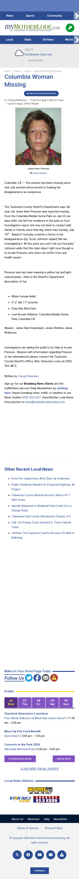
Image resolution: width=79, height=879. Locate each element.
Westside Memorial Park (19, 749)
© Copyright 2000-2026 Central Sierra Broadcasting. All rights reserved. (39, 840)
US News (48, 39)
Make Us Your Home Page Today (27, 671)
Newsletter (60, 819)
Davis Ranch (12, 736)
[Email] (50, 854)
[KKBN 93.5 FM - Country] (46, 798)
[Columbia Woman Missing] (38, 164)
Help (46, 819)
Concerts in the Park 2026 (22, 744)
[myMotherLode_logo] (32, 28)
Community (54, 15)
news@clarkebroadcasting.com (45, 402)
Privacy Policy (53, 828)
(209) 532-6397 (31, 397)
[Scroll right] (76, 15)
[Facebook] (28, 854)
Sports (30, 15)
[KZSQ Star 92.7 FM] (18, 798)
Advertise (34, 819)
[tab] (11, 702)
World (69, 39)
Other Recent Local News (28, 469)
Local (9, 39)
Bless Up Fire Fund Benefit (22, 731)
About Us (17, 819)
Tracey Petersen (28, 376)
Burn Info (46, 54)
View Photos (40, 173)
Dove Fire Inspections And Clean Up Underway (40, 478)
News (9, 15)
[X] (17, 854)
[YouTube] (39, 854)
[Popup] (70, 28)
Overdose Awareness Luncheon (26, 713)
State (27, 39)
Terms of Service (28, 828)
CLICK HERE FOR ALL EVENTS (40, 769)
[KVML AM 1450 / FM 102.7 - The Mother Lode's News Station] (40, 789)
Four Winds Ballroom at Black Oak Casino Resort (35, 718)
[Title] (61, 854)
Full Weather (32, 54)
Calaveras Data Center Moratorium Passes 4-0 (41, 516)
